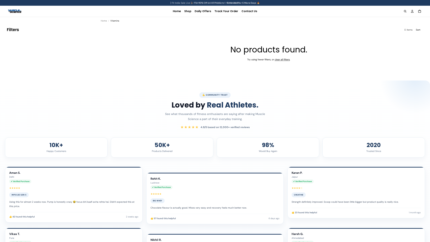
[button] (419, 30)
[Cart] (419, 11)
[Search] (405, 11)
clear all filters (282, 59)
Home (104, 20)
